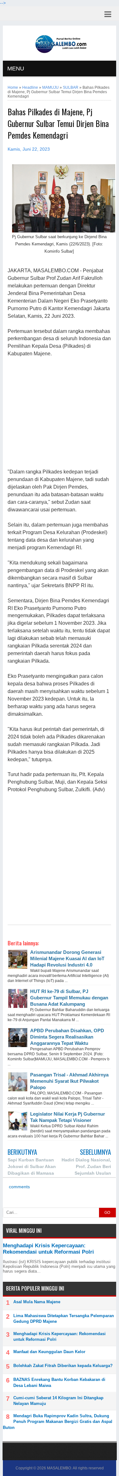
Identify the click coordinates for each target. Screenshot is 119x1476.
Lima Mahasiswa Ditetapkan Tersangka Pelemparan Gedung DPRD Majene (63, 1318)
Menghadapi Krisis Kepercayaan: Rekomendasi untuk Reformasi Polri (48, 1249)
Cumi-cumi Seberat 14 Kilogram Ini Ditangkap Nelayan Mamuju (58, 1400)
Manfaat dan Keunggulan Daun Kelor (49, 1351)
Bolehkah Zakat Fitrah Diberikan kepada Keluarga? (63, 1365)
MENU (15, 68)
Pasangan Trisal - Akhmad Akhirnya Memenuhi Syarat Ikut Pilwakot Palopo (69, 1081)
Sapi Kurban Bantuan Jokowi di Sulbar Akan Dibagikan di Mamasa (32, 1166)
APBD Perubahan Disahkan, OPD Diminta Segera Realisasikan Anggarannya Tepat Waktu (67, 1037)
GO (107, 1212)
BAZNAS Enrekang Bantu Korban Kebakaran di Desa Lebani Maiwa (59, 1382)
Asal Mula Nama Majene (36, 1301)
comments (19, 1186)
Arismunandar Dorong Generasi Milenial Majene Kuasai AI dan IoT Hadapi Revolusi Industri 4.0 (67, 958)
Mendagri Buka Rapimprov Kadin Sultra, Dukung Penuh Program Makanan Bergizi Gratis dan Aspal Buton (57, 1421)
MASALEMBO (59, 1468)
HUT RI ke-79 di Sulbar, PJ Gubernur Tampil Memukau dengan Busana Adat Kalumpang (69, 998)
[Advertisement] (59, 413)
